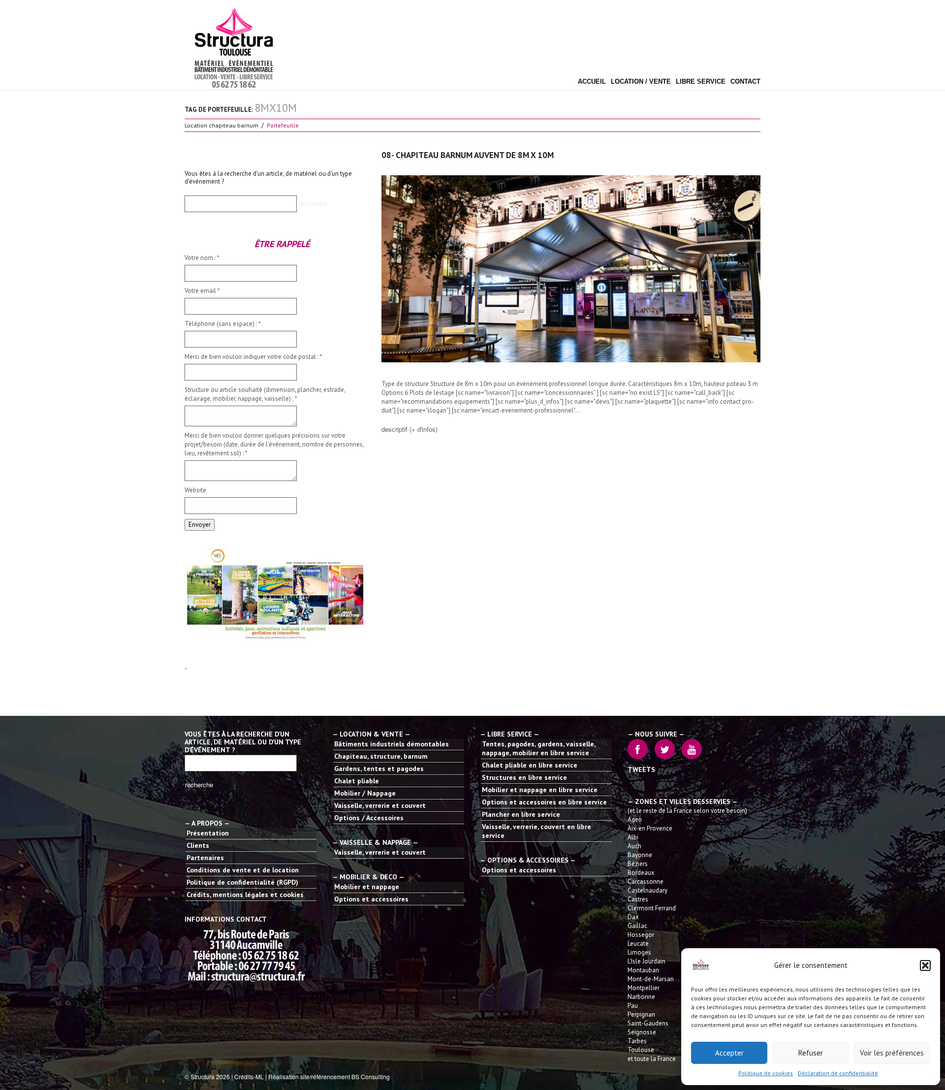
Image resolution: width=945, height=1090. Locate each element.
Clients (198, 845)
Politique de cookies (765, 1073)
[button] (925, 965)
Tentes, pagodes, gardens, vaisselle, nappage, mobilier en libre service (538, 748)
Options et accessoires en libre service (544, 802)
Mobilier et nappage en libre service (540, 789)
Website (195, 490)
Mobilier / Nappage (365, 793)
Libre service (700, 82)
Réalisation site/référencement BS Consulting (329, 1076)
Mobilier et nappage (366, 886)
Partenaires (205, 857)
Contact (745, 82)
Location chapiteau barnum (221, 125)
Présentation (208, 833)
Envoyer (200, 524)
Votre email (202, 291)
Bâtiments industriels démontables (391, 743)
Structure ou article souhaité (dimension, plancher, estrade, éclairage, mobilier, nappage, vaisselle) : (265, 394)
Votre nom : (202, 258)
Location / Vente (641, 82)
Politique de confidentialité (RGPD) (242, 882)
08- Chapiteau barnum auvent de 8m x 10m (467, 155)
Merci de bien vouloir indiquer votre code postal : (253, 357)
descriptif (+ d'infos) (409, 429)
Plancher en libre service (521, 814)
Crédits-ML (249, 1076)
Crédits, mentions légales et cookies (245, 894)
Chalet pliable (356, 780)
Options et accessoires (371, 899)
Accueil (592, 82)
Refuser (810, 1053)
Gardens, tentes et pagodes (379, 768)
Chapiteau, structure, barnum (381, 756)
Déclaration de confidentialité (838, 1073)
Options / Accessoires (369, 817)
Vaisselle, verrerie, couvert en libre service (536, 831)
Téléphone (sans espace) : (223, 324)
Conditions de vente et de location (243, 870)
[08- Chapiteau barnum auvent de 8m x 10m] (570, 268)
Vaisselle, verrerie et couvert (380, 805)
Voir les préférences (892, 1053)
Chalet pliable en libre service (529, 765)
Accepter (729, 1053)
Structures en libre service (524, 777)
